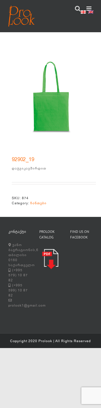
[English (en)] (90, 13)
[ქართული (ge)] (83, 13)
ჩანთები (38, 203)
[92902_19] (50, 99)
